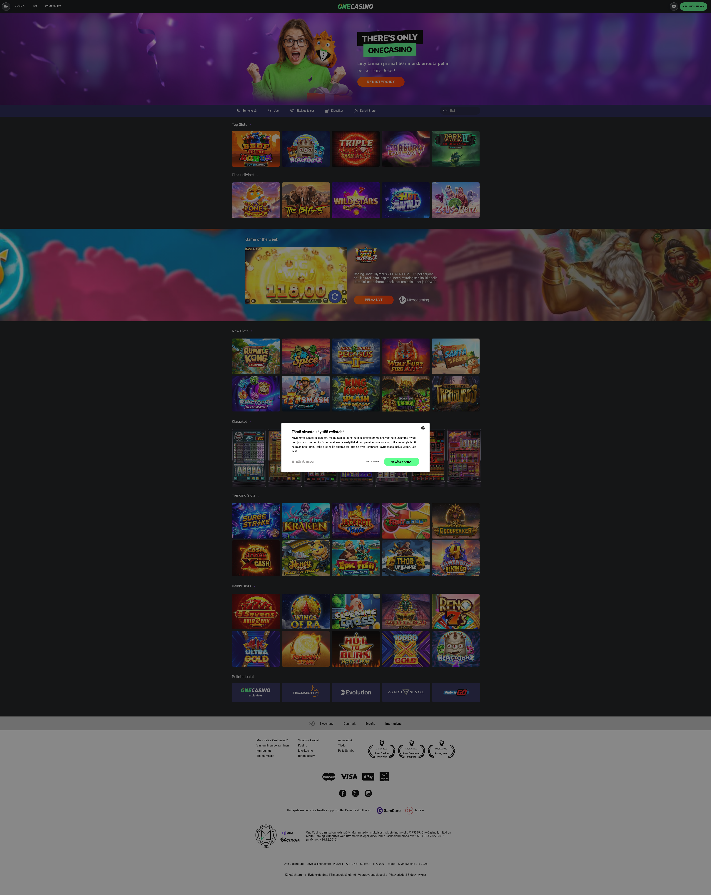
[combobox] (423, 427)
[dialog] (355, 447)
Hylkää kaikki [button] (372, 462)
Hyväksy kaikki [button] (401, 461)
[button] (303, 462)
